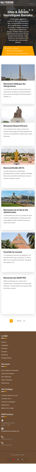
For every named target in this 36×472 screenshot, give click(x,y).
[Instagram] (18, 459)
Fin (24, 321)
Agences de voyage (7, 408)
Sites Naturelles (6, 377)
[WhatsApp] (22, 459)
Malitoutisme (5, 405)
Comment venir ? (6, 398)
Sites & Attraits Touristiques (10, 370)
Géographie (4, 345)
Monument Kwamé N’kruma (15, 126)
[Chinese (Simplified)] (26, 10)
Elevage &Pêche (6, 358)
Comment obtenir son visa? (9, 395)
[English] (30, 10)
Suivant (19, 321)
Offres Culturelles (6, 380)
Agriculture (4, 355)
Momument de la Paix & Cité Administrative (15, 211)
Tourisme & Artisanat (7, 373)
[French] (22, 10)
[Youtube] (13, 459)
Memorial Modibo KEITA (13, 168)
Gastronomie (5, 383)
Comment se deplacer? (8, 402)
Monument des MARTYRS (14, 278)
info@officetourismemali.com (10, 431)
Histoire (3, 342)
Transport (4, 351)
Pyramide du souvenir (12, 252)
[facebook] (9, 459)
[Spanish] (33, 10)
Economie (4, 348)
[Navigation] (19, 10)
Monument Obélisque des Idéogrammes (14, 85)
